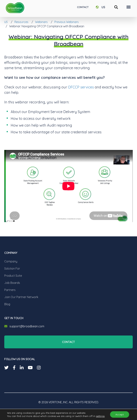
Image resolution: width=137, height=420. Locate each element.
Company (10, 261)
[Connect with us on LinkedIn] (22, 367)
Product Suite (13, 275)
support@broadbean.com (26, 326)
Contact (83, 7)
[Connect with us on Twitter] (6, 367)
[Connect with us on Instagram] (39, 367)
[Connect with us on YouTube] (30, 367)
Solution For (12, 268)
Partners (10, 290)
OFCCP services (81, 87)
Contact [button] (68, 342)
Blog (7, 304)
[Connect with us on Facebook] (14, 367)
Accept (119, 414)
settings (100, 416)
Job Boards (12, 283)
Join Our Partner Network (21, 297)
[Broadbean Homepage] (15, 7)
